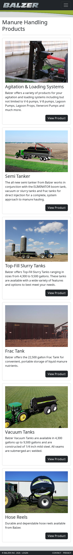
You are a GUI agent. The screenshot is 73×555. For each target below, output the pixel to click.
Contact (56, 552)
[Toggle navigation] (66, 5)
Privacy (67, 552)
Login (25, 552)
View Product (57, 118)
